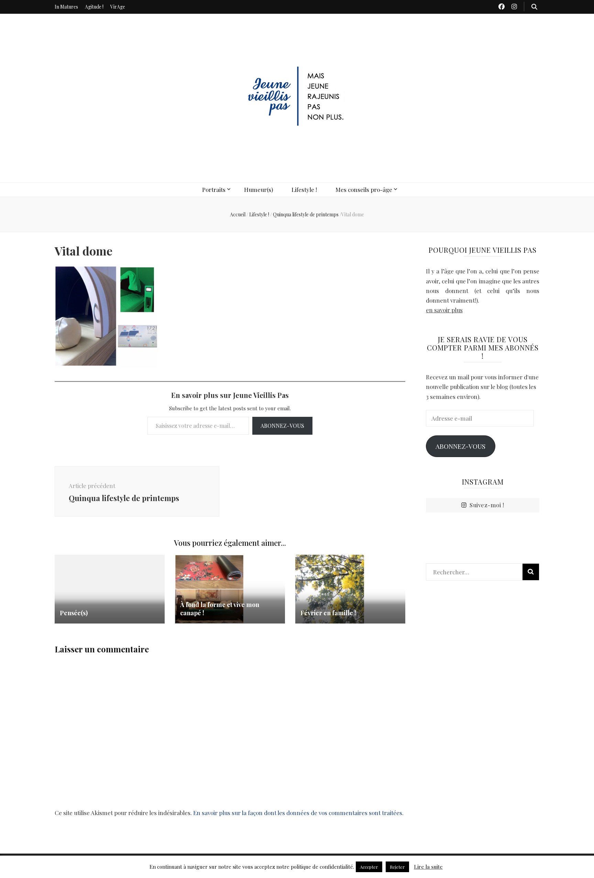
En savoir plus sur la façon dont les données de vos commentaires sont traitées (297, 812)
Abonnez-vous (282, 425)
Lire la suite (428, 866)
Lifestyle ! (304, 189)
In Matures (66, 6)
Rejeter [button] (397, 867)
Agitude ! (94, 6)
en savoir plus (444, 310)
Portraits (214, 189)
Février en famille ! (328, 613)
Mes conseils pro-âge (364, 189)
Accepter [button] (369, 867)
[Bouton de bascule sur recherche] (534, 6)
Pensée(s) (74, 613)
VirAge (117, 6)
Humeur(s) (258, 189)
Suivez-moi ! (487, 505)
